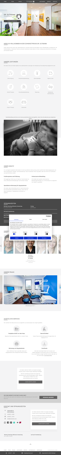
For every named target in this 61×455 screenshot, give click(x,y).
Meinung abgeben (48, 397)
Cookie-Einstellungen (30, 381)
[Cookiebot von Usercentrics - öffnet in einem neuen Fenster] (47, 216)
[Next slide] (60, 246)
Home (5, 1)
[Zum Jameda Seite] (14, 422)
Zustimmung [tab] (16, 219)
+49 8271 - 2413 (10, 416)
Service (49, 1)
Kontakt (55, 1)
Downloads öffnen (48, 355)
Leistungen (42, 1)
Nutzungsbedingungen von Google (30, 378)
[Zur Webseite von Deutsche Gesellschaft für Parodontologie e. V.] (17, 422)
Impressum (39, 450)
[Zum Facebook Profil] (8, 422)
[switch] (25, 234)
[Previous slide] (1, 246)
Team (12, 1)
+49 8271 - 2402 (10, 414)
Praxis (20, 1)
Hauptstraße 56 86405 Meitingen (10, 411)
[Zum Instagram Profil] (11, 422)
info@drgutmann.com (12, 418)
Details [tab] (30, 219)
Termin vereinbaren (12, 21)
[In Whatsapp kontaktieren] (5, 422)
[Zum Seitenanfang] (30, 444)
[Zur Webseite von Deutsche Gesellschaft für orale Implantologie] (20, 422)
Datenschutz (32, 450)
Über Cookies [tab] (45, 219)
